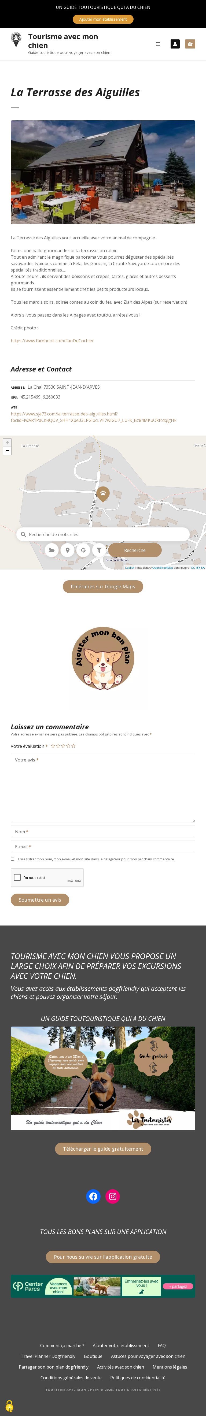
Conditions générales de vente (71, 1378)
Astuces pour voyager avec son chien (148, 1356)
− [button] (7, 450)
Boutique (93, 1356)
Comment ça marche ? (62, 1345)
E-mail (19, 847)
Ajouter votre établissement (121, 1345)
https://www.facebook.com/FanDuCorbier (52, 341)
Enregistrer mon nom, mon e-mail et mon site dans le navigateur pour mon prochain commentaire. (96, 859)
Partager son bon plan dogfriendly (54, 1367)
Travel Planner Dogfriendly (48, 1356)
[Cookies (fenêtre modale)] (9, 1407)
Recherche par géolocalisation (83, 550)
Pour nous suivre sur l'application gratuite (103, 1257)
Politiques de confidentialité (137, 1378)
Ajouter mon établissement (103, 19)
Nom (18, 832)
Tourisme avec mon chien (63, 40)
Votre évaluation (28, 746)
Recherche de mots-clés (23, 534)
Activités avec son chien (120, 1367)
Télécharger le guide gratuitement (103, 1149)
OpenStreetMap (162, 567)
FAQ (162, 1345)
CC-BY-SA (198, 567)
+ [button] (7, 442)
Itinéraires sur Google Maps (103, 586)
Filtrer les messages (99, 550)
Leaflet (129, 567)
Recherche (135, 550)
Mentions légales (170, 1367)
